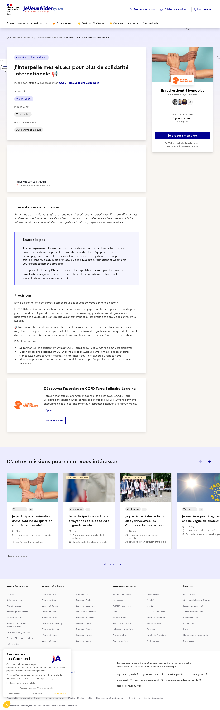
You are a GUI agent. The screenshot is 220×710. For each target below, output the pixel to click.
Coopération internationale (49, 37)
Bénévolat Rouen (49, 600)
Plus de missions (109, 564)
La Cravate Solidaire (156, 611)
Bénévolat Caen (83, 640)
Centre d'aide (189, 594)
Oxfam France (153, 594)
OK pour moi (60, 693)
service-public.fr (177, 674)
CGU (90, 698)
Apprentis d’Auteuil (121, 640)
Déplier (48, 410)
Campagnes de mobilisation (196, 635)
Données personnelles (54, 698)
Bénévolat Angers (84, 629)
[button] (7, 704)
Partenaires (188, 623)
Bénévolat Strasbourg (52, 623)
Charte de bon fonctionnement (110, 698)
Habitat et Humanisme (123, 629)
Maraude (11, 594)
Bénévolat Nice (49, 640)
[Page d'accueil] (43, 9)
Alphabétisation (14, 606)
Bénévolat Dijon (83, 623)
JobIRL (150, 606)
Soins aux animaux (15, 600)
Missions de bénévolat (23, 37)
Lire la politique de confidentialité (20, 683)
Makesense (118, 600)
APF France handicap (122, 623)
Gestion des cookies (153, 698)
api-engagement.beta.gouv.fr (182, 680)
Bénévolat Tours (49, 617)
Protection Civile (120, 635)
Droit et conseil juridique (18, 632)
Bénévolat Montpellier (86, 611)
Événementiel (13, 644)
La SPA (116, 611)
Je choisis (37, 693)
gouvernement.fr (152, 674)
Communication (190, 617)
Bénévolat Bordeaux (51, 629)
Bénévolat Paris (49, 594)
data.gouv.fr (198, 674)
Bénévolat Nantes (84, 635)
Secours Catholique (156, 617)
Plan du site (134, 698)
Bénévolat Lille (82, 594)
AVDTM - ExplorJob (122, 606)
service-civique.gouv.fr (147, 680)
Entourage (151, 629)
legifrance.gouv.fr (126, 674)
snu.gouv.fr (123, 680)
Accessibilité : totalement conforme (23, 698)
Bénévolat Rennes (50, 606)
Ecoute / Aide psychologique (20, 638)
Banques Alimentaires (122, 594)
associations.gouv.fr (128, 686)
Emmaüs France (120, 617)
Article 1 (150, 600)
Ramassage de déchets (17, 611)
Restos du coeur (154, 623)
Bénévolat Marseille (85, 617)
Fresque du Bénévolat (193, 606)
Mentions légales (76, 698)
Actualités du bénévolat (194, 611)
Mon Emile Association (157, 635)
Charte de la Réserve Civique (196, 600)
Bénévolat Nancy (50, 635)
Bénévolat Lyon (49, 611)
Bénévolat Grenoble (85, 606)
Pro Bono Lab (153, 640)
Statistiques (188, 640)
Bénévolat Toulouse (85, 600)
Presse (186, 629)
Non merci (14, 693)
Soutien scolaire (14, 617)
